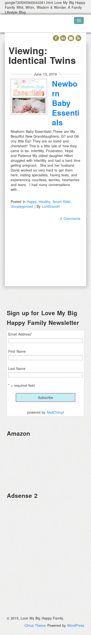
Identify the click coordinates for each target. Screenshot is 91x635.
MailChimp (55, 412)
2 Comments (70, 218)
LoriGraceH (51, 206)
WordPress (75, 625)
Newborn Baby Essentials (65, 103)
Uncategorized (22, 206)
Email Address (20, 334)
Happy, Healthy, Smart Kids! (49, 201)
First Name (17, 351)
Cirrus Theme (35, 625)
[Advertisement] (45, 548)
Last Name (16, 368)
